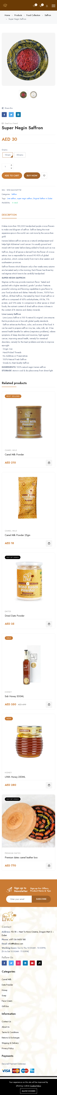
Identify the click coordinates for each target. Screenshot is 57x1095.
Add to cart (12, 178)
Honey (8, 694)
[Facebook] (4, 965)
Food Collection (33, 17)
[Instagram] (18, 965)
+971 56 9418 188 (17, 942)
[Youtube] (32, 965)
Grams (4, 152)
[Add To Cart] (49, 465)
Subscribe (41, 901)
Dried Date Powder (14, 618)
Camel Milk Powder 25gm (17, 537)
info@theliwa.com (15, 946)
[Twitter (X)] (11, 965)
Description (9, 217)
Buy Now (32, 178)
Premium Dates (13, 855)
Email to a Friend (11, 126)
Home (7, 17)
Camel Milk (11, 452)
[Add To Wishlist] (44, 178)
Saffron (48, 17)
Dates (8, 614)
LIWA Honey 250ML (15, 779)
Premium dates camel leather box (21, 860)
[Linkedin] (25, 965)
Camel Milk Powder (14, 457)
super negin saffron (24, 201)
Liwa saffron (11, 201)
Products (18, 17)
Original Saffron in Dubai (42, 201)
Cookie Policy (35, 1085)
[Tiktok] (39, 965)
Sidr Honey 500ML (14, 699)
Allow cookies (28, 1091)
